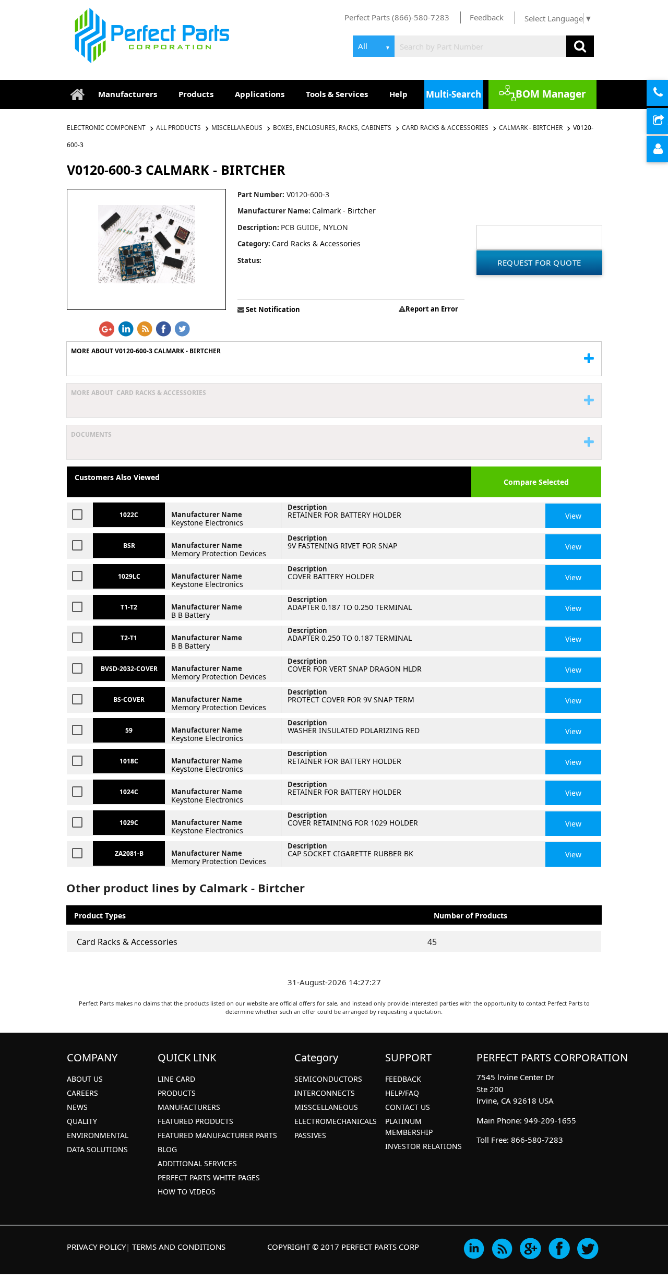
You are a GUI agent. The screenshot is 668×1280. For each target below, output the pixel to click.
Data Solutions (97, 1149)
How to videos (187, 1192)
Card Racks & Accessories (445, 127)
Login (666, 150)
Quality (82, 1121)
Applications (259, 94)
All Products (178, 127)
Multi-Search (453, 94)
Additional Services (197, 1163)
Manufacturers (127, 94)
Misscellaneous (326, 1107)
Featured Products (195, 1121)
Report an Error (431, 309)
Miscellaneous (237, 127)
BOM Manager (551, 94)
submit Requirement (666, 121)
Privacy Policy (96, 1246)
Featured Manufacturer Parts (217, 1135)
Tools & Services (337, 94)
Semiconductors (328, 1079)
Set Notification (272, 309)
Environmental (97, 1135)
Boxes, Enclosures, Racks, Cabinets (332, 127)
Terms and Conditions (178, 1246)
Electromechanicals (335, 1121)
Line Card (176, 1079)
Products (195, 94)
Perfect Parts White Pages (209, 1177)
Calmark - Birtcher (531, 127)
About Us (85, 1079)
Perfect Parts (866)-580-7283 (396, 17)
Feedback (487, 17)
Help (398, 94)
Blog (167, 1149)
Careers (82, 1093)
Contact (666, 93)
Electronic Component (107, 127)
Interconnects (324, 1093)
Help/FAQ (402, 1093)
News (77, 1107)
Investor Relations (423, 1146)
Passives (310, 1135)
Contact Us (407, 1107)
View (573, 516)
